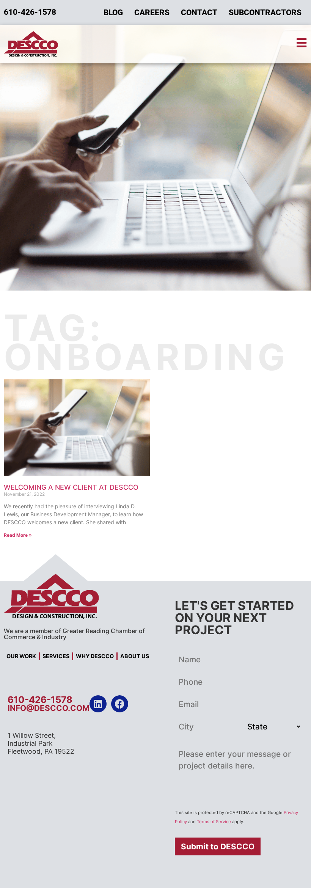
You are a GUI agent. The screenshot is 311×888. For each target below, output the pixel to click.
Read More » (18, 535)
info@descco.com (49, 708)
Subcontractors (265, 12)
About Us (134, 656)
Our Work (21, 656)
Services (55, 656)
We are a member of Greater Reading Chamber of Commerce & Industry (74, 634)
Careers (152, 12)
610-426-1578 (40, 699)
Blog (113, 12)
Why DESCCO (95, 656)
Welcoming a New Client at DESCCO (71, 487)
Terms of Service (214, 821)
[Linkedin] (98, 703)
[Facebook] (119, 703)
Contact (199, 12)
